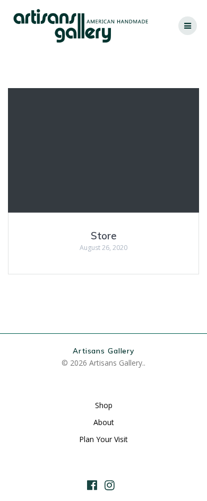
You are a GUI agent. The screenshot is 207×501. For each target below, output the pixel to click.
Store (104, 236)
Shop (104, 405)
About (103, 422)
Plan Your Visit (103, 439)
